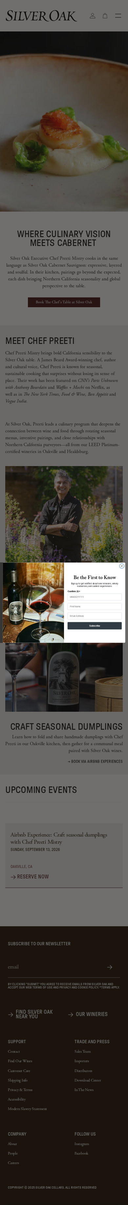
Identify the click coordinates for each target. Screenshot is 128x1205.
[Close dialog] (121, 565)
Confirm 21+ (74, 591)
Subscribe (94, 625)
